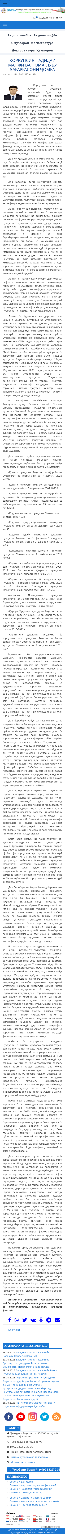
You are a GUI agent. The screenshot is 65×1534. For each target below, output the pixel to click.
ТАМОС (13, 1428)
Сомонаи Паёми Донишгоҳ (25, 1492)
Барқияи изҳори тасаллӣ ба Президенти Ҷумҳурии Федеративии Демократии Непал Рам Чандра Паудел (26, 1363)
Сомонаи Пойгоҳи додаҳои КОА (28, 1504)
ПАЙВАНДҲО (17, 1476)
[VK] (33, 1321)
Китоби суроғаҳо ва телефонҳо (29, 1457)
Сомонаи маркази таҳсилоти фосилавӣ (33, 1485)
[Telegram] (48, 1321)
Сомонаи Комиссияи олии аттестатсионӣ (34, 1501)
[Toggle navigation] (5, 3)
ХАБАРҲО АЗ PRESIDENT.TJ (26, 1345)
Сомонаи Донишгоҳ (21, 1481)
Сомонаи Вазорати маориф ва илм (30, 1497)
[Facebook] (9, 1321)
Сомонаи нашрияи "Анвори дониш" (31, 1488)
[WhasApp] (16, 1321)
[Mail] (57, 1321)
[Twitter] (24, 1321)
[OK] (41, 1321)
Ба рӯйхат (14, 1329)
